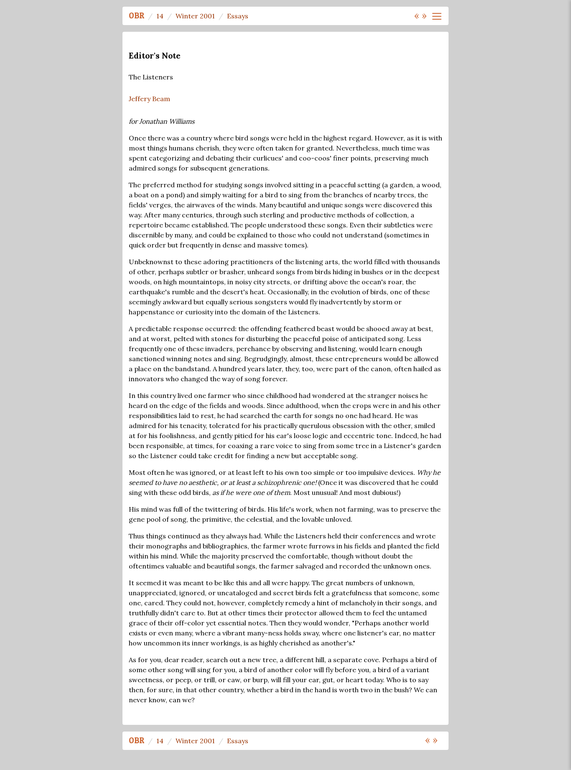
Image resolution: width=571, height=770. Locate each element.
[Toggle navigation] (436, 16)
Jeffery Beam (149, 98)
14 (159, 16)
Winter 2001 (195, 16)
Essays (237, 16)
